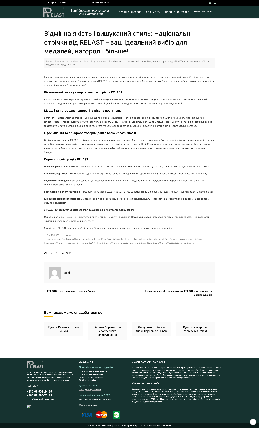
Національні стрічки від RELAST (80, 243)
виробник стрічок (55, 239)
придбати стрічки (128, 243)
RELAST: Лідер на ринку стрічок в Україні (71, 290)
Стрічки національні (148, 243)
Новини (67, 235)
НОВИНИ (170, 12)
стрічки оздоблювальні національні (176, 243)
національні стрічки (54, 243)
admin (67, 272)
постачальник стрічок (108, 243)
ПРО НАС (124, 12)
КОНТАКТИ (183, 12)
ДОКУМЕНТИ (153, 12)
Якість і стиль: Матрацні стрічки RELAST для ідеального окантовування (178, 292)
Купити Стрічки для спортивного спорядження (107, 331)
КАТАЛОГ (136, 12)
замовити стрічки (177, 239)
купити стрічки (194, 239)
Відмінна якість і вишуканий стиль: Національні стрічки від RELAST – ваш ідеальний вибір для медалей (116, 239)
